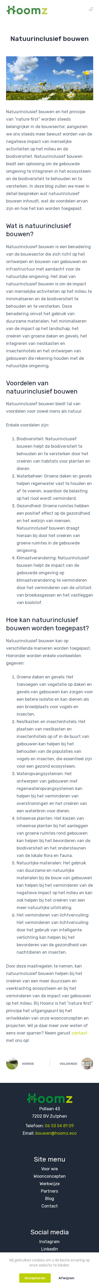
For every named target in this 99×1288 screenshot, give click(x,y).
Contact (49, 1206)
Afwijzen (66, 1278)
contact (79, 1033)
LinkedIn (49, 1249)
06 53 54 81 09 (59, 1125)
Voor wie (49, 1168)
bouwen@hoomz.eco (56, 1133)
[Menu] (91, 9)
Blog (49, 1198)
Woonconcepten (50, 1176)
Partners (49, 1191)
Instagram (49, 1241)
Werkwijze (50, 1183)
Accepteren (35, 1278)
